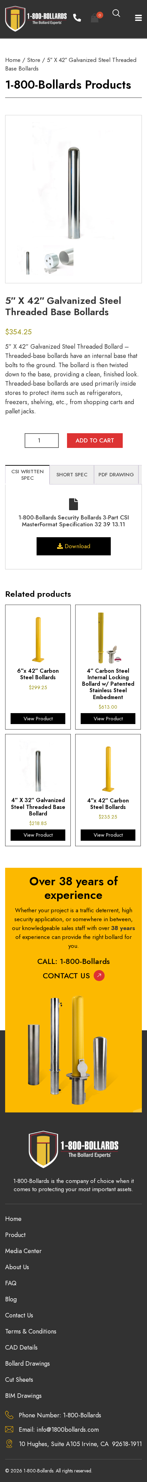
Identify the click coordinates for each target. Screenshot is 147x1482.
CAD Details (21, 1347)
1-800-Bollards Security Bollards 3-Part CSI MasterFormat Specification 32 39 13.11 (73, 520)
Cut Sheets (19, 1379)
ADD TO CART (95, 440)
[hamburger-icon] (134, 19)
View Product (38, 718)
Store (33, 60)
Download (76, 546)
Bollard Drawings (27, 1363)
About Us (17, 1267)
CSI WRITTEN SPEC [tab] (27, 475)
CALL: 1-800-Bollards (73, 961)
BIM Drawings (23, 1395)
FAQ (10, 1283)
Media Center (23, 1251)
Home (13, 60)
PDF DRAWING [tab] (116, 474)
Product (15, 1234)
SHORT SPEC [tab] (72, 474)
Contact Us (66, 975)
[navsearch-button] (116, 14)
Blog (11, 1299)
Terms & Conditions (30, 1331)
